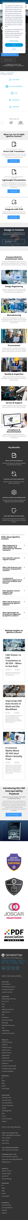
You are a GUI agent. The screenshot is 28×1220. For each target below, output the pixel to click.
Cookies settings (14, 40)
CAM (3, 1004)
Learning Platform (7, 1103)
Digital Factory (6, 1012)
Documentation (6, 1100)
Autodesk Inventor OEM (9, 1068)
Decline (14, 49)
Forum (4, 1116)
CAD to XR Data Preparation (10, 1156)
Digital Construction (8, 1009)
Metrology (5, 1023)
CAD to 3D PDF (6, 1138)
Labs (3, 1113)
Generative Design (7, 1020)
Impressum (15, 963)
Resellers (4, 1210)
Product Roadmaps (7, 1105)
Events (4, 1086)
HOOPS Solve (6, 1058)
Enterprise (11, 72)
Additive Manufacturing (9, 999)
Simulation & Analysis (8, 1033)
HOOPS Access (6, 1050)
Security (8, 963)
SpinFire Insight (6, 1173)
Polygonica (5, 1063)
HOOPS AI (5, 1045)
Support (4, 1121)
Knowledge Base (6, 1111)
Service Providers (7, 1119)
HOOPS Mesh (6, 1055)
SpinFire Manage (7, 1179)
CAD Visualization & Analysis (10, 1150)
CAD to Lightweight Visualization (11, 1135)
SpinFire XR (5, 1176)
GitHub (4, 1108)
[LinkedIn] (3, 968)
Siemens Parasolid (7, 1061)
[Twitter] (8, 968)
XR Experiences (6, 1162)
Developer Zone (6, 1097)
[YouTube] (17, 968)
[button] (10, 54)
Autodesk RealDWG (7, 1071)
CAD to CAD (5, 1140)
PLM (3, 1028)
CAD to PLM (5, 1143)
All (2, 1078)
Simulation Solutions (8, 989)
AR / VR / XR (5, 1001)
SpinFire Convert (7, 1171)
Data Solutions (6, 984)
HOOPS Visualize (7, 1047)
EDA (3, 1015)
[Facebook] (13, 968)
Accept (14, 45)
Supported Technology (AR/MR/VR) (12, 1159)
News (3, 1081)
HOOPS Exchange (7, 1042)
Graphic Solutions (7, 992)
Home (2, 72)
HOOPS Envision (6, 1053)
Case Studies (5, 1088)
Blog (3, 1083)
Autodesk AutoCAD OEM (9, 1066)
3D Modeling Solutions (8, 987)
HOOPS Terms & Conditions (9, 960)
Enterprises (5, 1017)
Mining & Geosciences (8, 1025)
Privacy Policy (13, 961)
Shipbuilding (5, 1030)
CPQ (3, 1007)
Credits (22, 963)
